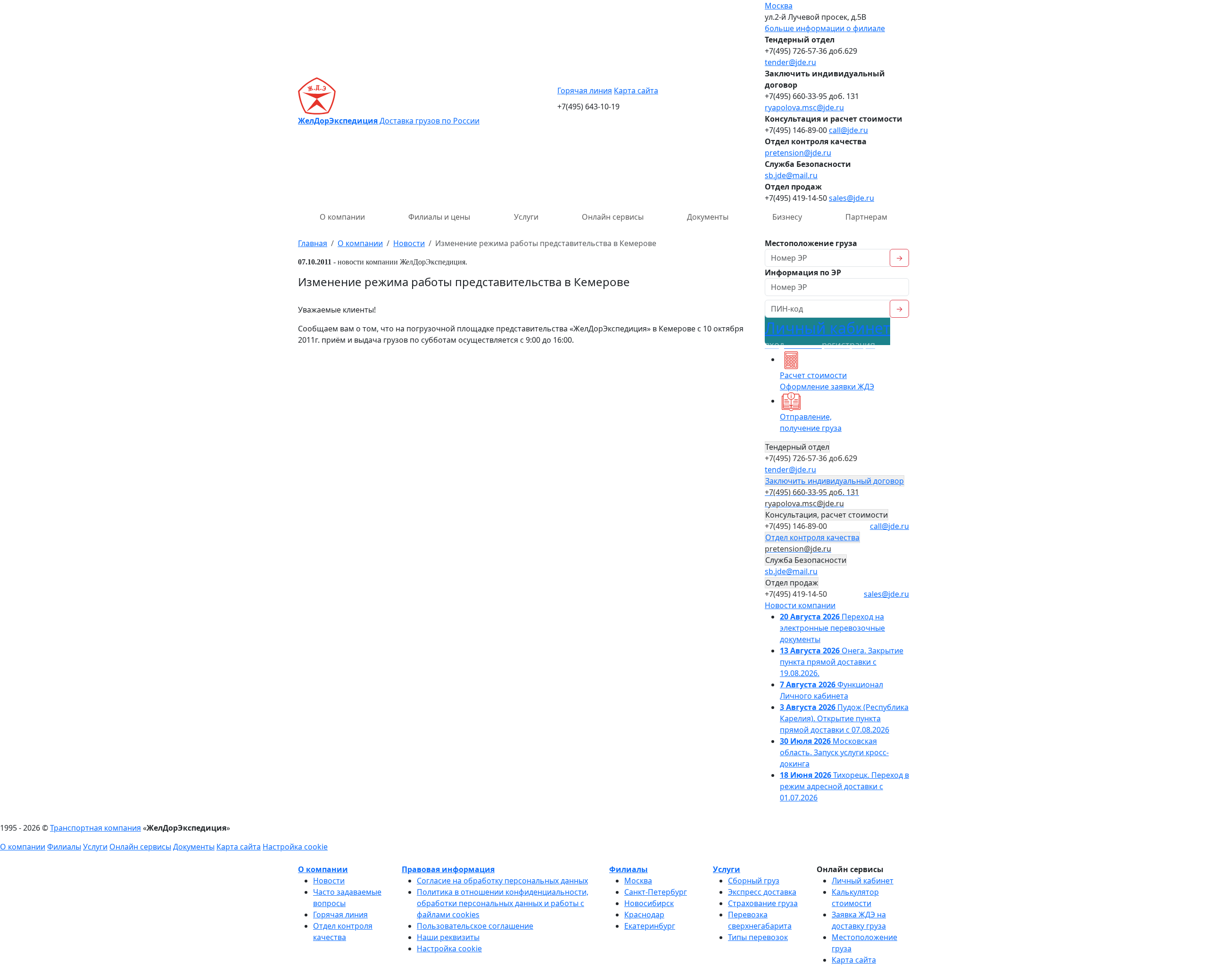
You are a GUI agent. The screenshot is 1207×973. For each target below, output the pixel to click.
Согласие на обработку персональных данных (502, 880)
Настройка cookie (295, 846)
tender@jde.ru (790, 62)
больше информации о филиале (825, 28)
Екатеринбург (649, 926)
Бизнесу (787, 217)
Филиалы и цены (439, 217)
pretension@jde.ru (798, 153)
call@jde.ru (848, 130)
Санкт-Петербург (655, 892)
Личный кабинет (827, 334)
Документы (707, 217)
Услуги (526, 217)
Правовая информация (448, 869)
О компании (342, 217)
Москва (779, 5)
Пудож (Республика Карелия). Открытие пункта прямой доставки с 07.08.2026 (844, 718)
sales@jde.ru (851, 198)
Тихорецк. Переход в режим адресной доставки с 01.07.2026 (844, 786)
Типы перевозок (758, 937)
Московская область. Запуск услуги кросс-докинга (834, 752)
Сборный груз (753, 880)
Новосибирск (649, 903)
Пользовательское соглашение (475, 926)
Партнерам (866, 217)
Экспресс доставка (762, 892)
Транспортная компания (95, 828)
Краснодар (644, 914)
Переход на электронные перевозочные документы (832, 627)
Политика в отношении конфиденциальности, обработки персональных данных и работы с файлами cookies (502, 903)
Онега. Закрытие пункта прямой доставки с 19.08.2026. (841, 661)
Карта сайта (636, 90)
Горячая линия (584, 90)
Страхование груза (763, 903)
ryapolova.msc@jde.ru (804, 107)
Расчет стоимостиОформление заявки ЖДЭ (827, 381)
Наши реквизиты (448, 937)
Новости (329, 880)
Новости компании (800, 605)
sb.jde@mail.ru (791, 175)
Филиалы (64, 846)
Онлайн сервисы (613, 217)
